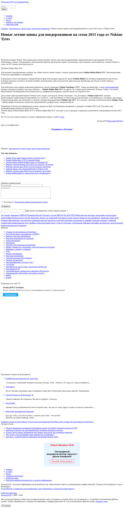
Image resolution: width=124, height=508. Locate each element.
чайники (87, 223)
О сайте (9, 18)
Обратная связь (12, 24)
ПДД (73, 215)
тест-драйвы (30, 223)
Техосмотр (10, 243)
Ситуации (10, 264)
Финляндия (81, 215)
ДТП (8, 251)
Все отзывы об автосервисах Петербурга (77, 422)
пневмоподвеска (39, 220)
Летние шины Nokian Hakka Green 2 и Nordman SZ (27, 162)
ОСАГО (67, 215)
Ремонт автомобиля (14, 254)
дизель (43, 218)
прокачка (96, 220)
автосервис (111, 215)
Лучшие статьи (49, 215)
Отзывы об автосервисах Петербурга (21, 232)
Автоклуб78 (6, 495)
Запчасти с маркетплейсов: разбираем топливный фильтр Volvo (32, 437)
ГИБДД (22, 215)
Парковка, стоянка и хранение (18, 249)
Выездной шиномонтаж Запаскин (20, 411)
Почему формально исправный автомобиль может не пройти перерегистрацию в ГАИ (41, 428)
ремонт (104, 220)
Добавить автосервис (14, 22)
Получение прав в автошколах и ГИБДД (22, 234)
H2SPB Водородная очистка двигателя (22, 379)
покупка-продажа (64, 220)
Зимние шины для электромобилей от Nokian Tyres (27, 169)
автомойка (101, 215)
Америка (15, 215)
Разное (8, 278)
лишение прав (107, 218)
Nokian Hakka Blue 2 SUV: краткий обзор (23, 160)
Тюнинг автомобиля (14, 260)
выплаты (35, 218)
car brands (5, 215)
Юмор (8, 275)
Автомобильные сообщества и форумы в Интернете (27, 271)
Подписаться (10, 295)
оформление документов (19, 220)
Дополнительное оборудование (19, 258)
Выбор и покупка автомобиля (18, 236)
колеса (76, 218)
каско (70, 218)
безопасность (18, 218)
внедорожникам (112, 87)
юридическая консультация (13, 225)
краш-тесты (85, 218)
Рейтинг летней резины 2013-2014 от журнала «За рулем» (30, 164)
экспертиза (104, 223)
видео (27, 218)
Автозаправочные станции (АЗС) (20, 262)
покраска (51, 220)
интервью (62, 218)
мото (116, 218)
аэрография (6, 218)
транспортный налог (46, 223)
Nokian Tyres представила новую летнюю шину (25, 158)
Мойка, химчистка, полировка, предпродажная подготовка (30, 247)
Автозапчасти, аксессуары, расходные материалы (29, 29)
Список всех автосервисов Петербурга (44, 422)
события (112, 220)
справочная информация (12, 223)
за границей (51, 218)
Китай (39, 215)
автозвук (91, 215)
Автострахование (13, 241)
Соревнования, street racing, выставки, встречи (25, 273)
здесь (62, 117)
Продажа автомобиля (14, 256)
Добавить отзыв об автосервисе (14, 422)
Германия (31, 215)
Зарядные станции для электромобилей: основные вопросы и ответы (34, 430)
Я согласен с (26, 202)
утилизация (76, 223)
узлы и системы (63, 223)
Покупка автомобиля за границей (20, 238)
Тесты (8, 20)
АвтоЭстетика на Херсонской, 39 (19, 395)
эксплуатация (116, 223)
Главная (9, 16)
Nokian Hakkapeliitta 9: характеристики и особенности (28, 173)
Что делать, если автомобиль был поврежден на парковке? (30, 435)
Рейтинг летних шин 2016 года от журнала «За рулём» (28, 171)
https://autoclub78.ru (115, 121)
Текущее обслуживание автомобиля (20, 245)
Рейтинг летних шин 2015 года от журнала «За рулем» (28, 167)
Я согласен (6, 506)
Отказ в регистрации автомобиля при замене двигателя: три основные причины (39, 432)
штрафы (95, 223)
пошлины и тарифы (82, 220)
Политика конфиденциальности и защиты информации (29, 480)
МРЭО (60, 215)
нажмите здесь (102, 501)
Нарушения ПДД (13, 269)
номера (4, 220)
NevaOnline (10, 403)
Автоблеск (10, 387)
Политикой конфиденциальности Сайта (31, 202)
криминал (95, 218)
